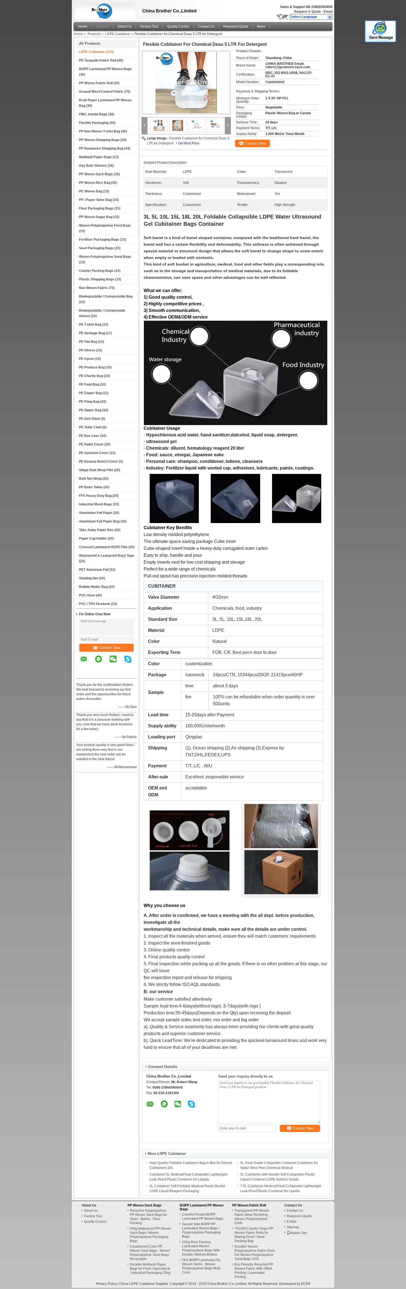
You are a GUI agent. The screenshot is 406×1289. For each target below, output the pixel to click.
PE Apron (86, 359)
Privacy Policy (106, 1284)
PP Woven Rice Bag (94, 183)
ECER (305, 1284)
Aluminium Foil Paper (95, 513)
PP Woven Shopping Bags (99, 140)
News (261, 26)
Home (82, 26)
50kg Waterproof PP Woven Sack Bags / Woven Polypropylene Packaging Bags (150, 1235)
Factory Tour (149, 26)
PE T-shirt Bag (90, 325)
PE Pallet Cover (91, 444)
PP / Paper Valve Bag (95, 200)
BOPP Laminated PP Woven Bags (105, 69)
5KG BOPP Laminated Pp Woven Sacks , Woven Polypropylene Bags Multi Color (201, 1266)
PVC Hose (87, 595)
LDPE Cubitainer (118, 34)
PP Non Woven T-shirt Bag (99, 131)
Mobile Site (298, 1233)
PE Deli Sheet (89, 419)
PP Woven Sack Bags (96, 174)
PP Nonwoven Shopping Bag (101, 148)
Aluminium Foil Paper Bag (99, 521)
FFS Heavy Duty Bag (95, 496)
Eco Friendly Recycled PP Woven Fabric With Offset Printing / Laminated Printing (253, 1271)
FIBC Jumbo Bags (93, 114)
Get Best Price (188, 143)
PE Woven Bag (90, 191)
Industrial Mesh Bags (95, 504)
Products (102, 26)
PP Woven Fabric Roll (96, 83)
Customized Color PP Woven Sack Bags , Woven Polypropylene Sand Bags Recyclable (150, 1253)
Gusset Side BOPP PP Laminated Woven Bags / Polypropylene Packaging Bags (201, 1230)
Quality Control (178, 26)
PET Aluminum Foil (94, 570)
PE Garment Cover (94, 453)
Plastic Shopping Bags (96, 279)
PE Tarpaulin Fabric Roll (97, 60)
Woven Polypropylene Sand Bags (105, 257)
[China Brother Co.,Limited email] (87, 663)
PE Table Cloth (90, 427)
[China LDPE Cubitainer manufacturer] (103, 9)
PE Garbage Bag (92, 333)
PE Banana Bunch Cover (98, 461)
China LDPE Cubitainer (137, 1284)
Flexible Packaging (94, 123)
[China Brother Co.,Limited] (330, 17)
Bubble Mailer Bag (93, 587)
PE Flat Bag (88, 342)
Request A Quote (307, 12)
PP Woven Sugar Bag (95, 217)
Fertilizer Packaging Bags (99, 240)
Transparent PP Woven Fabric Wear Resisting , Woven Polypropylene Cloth (251, 1217)
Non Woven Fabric (93, 288)
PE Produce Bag (92, 367)
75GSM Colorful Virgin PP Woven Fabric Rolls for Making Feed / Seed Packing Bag (253, 1235)
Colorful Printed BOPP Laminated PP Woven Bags (202, 1217)
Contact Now (110, 648)
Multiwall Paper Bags (95, 157)
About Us (124, 26)
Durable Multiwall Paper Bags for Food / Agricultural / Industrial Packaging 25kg (150, 1269)
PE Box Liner (89, 436)
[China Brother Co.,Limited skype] (131, 663)
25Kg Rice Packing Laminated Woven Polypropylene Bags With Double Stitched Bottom (201, 1248)
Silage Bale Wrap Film (96, 470)
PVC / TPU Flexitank (94, 604)
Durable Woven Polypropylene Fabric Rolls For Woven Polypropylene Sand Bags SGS (254, 1253)
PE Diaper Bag (90, 393)
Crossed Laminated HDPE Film (103, 547)
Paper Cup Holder (93, 538)
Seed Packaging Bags (96, 248)
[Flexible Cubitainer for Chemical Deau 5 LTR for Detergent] (186, 82)
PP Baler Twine (90, 487)
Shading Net (88, 578)
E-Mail (291, 1222)
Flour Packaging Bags (96, 208)
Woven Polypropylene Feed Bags (105, 225)
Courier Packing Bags (96, 271)
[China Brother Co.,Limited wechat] (116, 663)
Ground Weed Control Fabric (101, 92)
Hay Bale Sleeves (93, 166)
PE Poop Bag (89, 402)
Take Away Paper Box (96, 530)
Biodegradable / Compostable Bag (106, 296)
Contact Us (206, 26)
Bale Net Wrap (90, 479)
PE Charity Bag (91, 376)
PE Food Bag (89, 384)
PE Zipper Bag (90, 410)
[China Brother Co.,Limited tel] (83, 673)
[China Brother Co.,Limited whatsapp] (102, 663)
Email (328, 12)
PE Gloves (87, 350)
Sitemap (293, 1227)
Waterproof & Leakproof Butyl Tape (106, 556)
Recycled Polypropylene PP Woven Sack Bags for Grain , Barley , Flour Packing (148, 1217)
